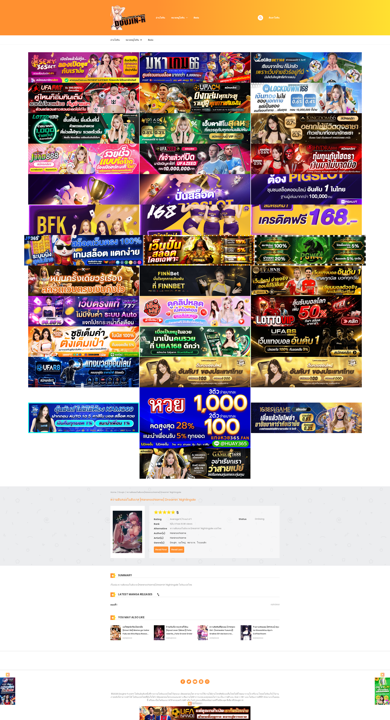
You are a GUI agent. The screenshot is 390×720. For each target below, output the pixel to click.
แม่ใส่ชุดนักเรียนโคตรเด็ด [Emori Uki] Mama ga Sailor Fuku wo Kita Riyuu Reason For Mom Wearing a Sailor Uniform (136, 634)
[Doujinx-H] (128, 17)
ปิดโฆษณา (197, 703)
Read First (161, 549)
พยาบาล (191, 542)
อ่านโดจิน (160, 17)
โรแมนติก (201, 542)
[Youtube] (195, 681)
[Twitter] (189, 681)
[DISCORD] (207, 681)
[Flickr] (201, 681)
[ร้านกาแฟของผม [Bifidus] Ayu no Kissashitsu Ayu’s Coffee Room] (246, 632)
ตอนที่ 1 (113, 604)
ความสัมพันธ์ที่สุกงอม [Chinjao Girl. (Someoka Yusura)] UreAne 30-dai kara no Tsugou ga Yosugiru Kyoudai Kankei (222, 634)
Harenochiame (178, 533)
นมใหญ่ (182, 542)
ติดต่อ (196, 17)
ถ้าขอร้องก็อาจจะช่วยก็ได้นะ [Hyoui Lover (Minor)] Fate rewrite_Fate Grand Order (179, 630)
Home (113, 492)
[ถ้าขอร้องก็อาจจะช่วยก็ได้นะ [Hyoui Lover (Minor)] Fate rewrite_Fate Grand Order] (159, 632)
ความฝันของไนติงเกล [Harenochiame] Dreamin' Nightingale (154, 492)
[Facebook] (183, 681)
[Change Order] (158, 594)
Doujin (122, 492)
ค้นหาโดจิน (274, 17)
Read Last (177, 549)
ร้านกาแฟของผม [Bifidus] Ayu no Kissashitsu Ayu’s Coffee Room (266, 630)
